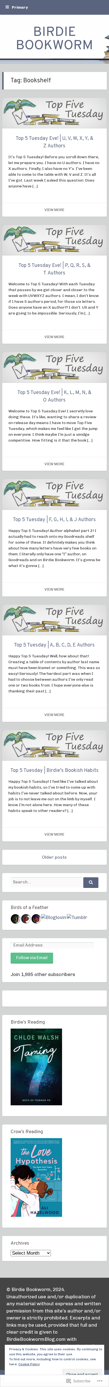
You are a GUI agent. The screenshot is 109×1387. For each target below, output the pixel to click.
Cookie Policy (29, 1364)
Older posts (54, 857)
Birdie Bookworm (54, 39)
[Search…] (90, 882)
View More (54, 210)
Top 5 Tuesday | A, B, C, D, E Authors (54, 645)
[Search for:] (54, 882)
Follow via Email (32, 957)
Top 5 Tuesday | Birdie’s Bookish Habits (54, 770)
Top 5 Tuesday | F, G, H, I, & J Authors (54, 520)
